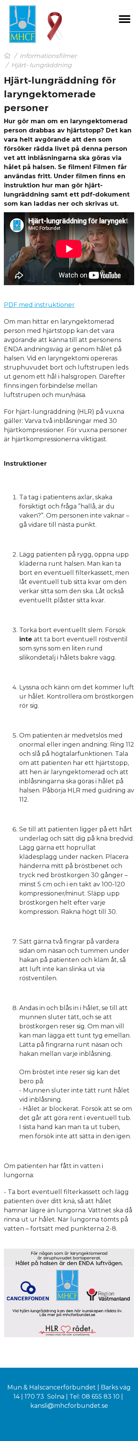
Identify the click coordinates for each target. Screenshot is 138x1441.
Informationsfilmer (48, 56)
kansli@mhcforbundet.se (69, 1405)
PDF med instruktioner (39, 304)
